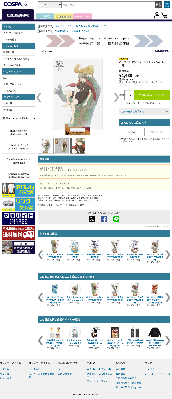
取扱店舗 (7, 103)
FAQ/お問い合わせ (67, 362)
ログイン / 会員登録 (13, 33)
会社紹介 (7, 109)
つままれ (4, 369)
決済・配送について (13, 84)
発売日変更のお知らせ (127, 378)
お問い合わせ (9, 90)
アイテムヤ (34, 369)
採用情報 (120, 373)
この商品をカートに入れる (152, 95)
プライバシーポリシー (98, 381)
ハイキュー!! (46, 51)
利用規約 (91, 362)
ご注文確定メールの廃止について (72, 31)
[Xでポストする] (92, 221)
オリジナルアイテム (10, 362)
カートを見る (9, 39)
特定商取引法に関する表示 (99, 375)
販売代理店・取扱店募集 (128, 382)
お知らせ (120, 362)
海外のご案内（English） (129, 387)
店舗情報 (120, 369)
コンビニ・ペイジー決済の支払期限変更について (80, 26)
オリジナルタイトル (39, 362)
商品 (133, 131)
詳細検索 (167, 5)
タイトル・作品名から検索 (16, 58)
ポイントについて (128, 85)
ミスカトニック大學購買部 (41, 375)
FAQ (5, 77)
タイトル (159, 131)
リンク (148, 362)
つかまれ (4, 373)
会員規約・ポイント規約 (99, 369)
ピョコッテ (5, 378)
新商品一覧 (8, 52)
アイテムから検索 (12, 65)
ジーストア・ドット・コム (157, 375)
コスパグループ (153, 369)
